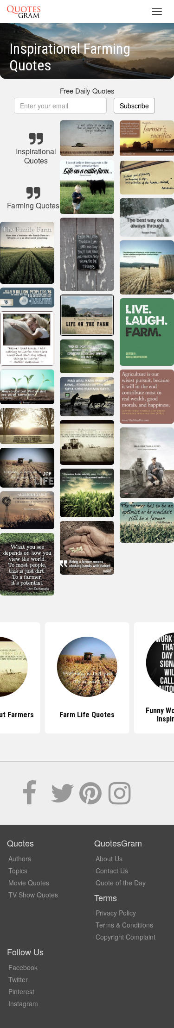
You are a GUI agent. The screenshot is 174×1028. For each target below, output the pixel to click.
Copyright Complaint (125, 936)
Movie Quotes (28, 882)
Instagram (23, 1003)
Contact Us (112, 870)
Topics (17, 870)
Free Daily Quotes (87, 90)
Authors (19, 858)
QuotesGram (23, 11)
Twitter (18, 979)
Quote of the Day (121, 882)
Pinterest (21, 991)
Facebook (23, 967)
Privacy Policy (116, 912)
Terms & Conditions (124, 924)
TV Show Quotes (33, 894)
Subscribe (134, 105)
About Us (109, 858)
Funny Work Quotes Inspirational (87, 714)
